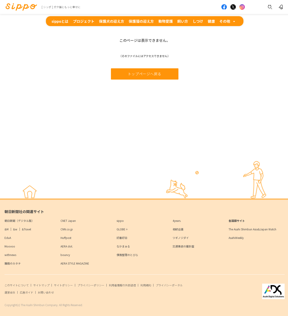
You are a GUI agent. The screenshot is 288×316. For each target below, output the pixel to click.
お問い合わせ (46, 292)
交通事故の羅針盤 (183, 246)
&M (6, 229)
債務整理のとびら (127, 255)
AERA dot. (67, 246)
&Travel (26, 229)
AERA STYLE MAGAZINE (75, 263)
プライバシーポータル (169, 285)
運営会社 (9, 292)
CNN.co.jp (67, 229)
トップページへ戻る (144, 73)
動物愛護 (165, 21)
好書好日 (122, 238)
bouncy (65, 255)
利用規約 (145, 285)
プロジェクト (83, 21)
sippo (120, 221)
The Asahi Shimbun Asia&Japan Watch (252, 229)
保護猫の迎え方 (141, 21)
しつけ (198, 21)
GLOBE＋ (122, 229)
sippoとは (60, 21)
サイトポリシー (63, 285)
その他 (224, 21)
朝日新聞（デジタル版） (19, 221)
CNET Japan (68, 221)
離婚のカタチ (12, 263)
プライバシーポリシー (90, 285)
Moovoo (9, 246)
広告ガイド (26, 292)
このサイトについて (16, 285)
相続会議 (178, 229)
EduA (7, 238)
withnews (10, 255)
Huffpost (66, 238)
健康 (211, 21)
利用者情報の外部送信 (122, 285)
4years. (177, 221)
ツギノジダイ (181, 238)
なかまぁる (123, 246)
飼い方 (182, 21)
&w (15, 229)
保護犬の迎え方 (111, 21)
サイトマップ (41, 285)
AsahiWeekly (236, 238)
